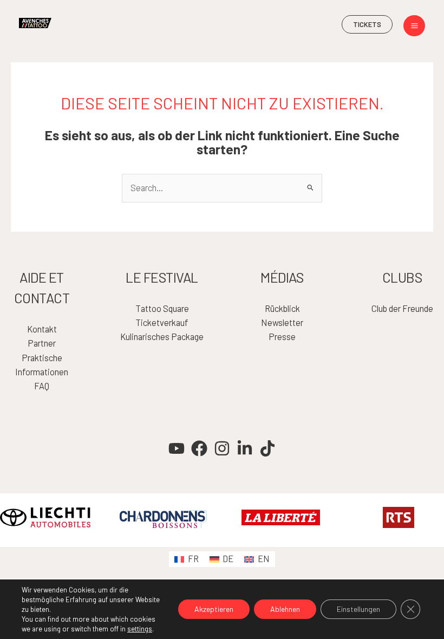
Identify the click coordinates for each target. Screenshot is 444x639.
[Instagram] (222, 448)
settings (139, 628)
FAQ (41, 386)
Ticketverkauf (161, 322)
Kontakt (42, 329)
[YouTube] (176, 448)
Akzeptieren (213, 609)
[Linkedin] (245, 448)
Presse (282, 336)
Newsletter (282, 322)
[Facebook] (199, 448)
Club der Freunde (402, 308)
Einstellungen (358, 609)
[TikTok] (267, 448)
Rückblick (282, 308)
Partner (42, 343)
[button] (367, 24)
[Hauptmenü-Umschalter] (414, 26)
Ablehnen (285, 609)
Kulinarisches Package (162, 336)
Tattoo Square (162, 308)
